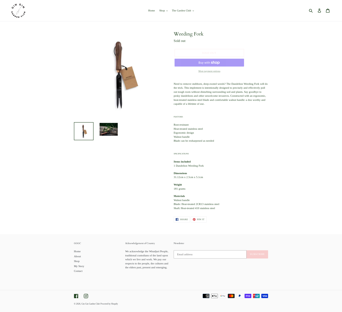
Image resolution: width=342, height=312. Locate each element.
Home (77, 251)
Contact (78, 271)
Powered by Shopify (109, 304)
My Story (79, 266)
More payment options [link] (209, 71)
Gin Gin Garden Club (90, 304)
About (77, 256)
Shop (77, 261)
